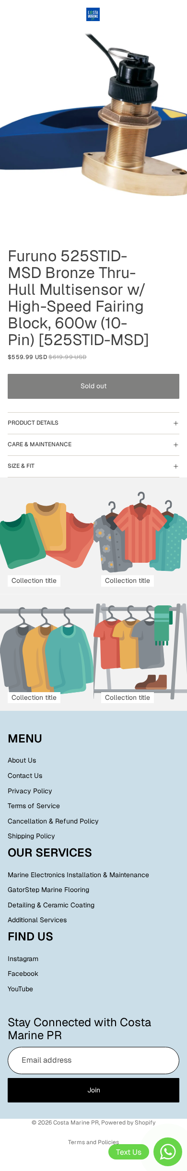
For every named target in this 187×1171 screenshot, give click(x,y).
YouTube (20, 989)
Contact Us (25, 775)
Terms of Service (34, 805)
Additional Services (37, 920)
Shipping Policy (31, 836)
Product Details (33, 423)
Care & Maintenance (39, 444)
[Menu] (11, 14)
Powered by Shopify (128, 1122)
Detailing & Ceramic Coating (51, 905)
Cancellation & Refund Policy (53, 821)
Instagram (23, 958)
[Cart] (175, 14)
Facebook (23, 974)
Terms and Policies (93, 1142)
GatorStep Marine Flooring (48, 890)
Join (93, 1090)
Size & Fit (21, 466)
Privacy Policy (30, 791)
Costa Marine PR (76, 1122)
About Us (22, 760)
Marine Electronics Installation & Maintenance (78, 874)
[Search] (31, 14)
